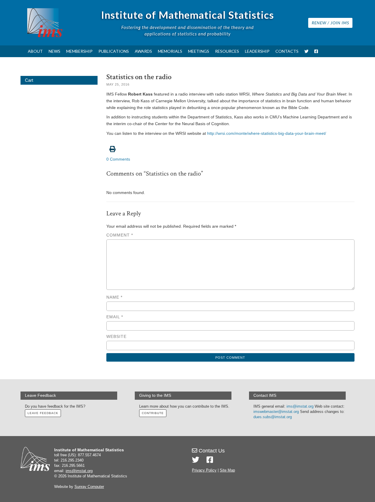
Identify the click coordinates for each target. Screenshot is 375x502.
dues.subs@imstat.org (272, 417)
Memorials (170, 51)
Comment (119, 235)
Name (114, 297)
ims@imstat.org (300, 406)
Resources (227, 51)
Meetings (198, 51)
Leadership (257, 51)
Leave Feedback (43, 413)
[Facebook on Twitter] (210, 460)
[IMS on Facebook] (316, 51)
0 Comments (118, 159)
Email (114, 316)
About (35, 51)
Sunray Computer (89, 487)
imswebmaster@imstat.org (276, 412)
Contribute (153, 413)
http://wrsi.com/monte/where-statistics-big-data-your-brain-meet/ (266, 133)
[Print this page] (230, 146)
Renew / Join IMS (330, 22)
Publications (113, 51)
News (54, 51)
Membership (79, 51)
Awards (143, 51)
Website (116, 336)
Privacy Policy (204, 470)
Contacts (287, 51)
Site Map (227, 470)
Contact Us (211, 451)
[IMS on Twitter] (306, 51)
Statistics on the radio (138, 77)
